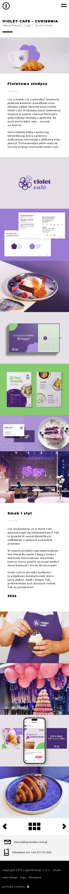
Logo (27, 25)
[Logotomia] (6, 6)
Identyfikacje (12, 25)
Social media (44, 25)
